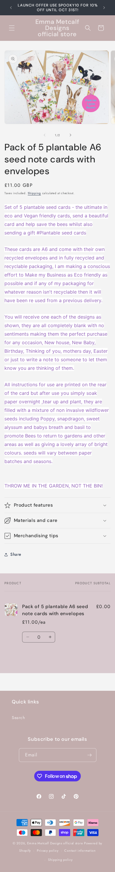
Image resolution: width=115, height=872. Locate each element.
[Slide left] (44, 135)
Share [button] (15, 554)
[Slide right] (70, 135)
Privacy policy (48, 850)
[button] (11, 27)
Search (18, 717)
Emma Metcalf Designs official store (55, 843)
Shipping (34, 193)
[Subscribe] (89, 755)
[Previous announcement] (10, 7)
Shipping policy (60, 859)
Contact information (80, 850)
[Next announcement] (104, 7)
